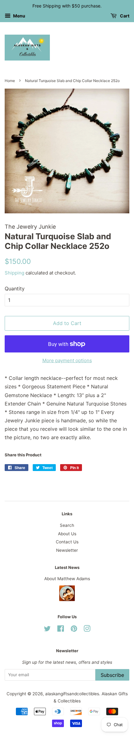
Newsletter (67, 550)
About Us (67, 533)
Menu (18, 15)
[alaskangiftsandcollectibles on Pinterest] (73, 629)
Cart (124, 15)
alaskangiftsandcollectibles (72, 693)
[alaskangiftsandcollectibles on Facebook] (60, 629)
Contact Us (67, 541)
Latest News (67, 567)
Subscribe (112, 675)
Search (67, 525)
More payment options (67, 360)
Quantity (15, 288)
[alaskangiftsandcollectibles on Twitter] (47, 629)
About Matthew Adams (67, 578)
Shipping (14, 273)
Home (10, 80)
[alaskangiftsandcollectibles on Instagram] (87, 629)
